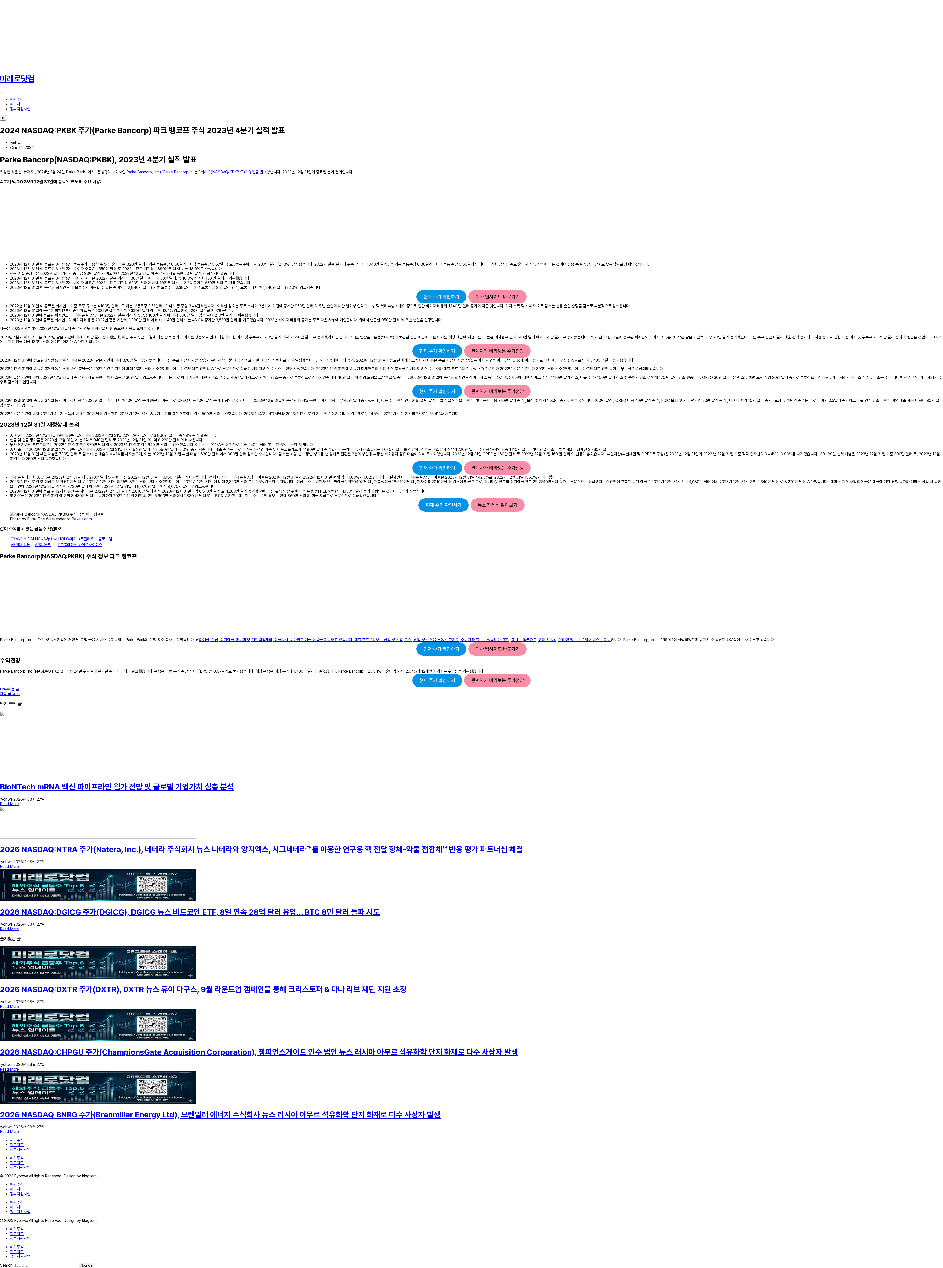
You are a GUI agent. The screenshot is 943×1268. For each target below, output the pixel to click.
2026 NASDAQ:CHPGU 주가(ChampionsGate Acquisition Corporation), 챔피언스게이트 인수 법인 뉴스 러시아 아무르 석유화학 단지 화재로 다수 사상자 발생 (259, 1052)
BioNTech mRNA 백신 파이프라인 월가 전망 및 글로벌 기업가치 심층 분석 (117, 786)
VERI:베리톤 (20, 544)
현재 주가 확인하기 (441, 297)
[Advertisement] (147, 34)
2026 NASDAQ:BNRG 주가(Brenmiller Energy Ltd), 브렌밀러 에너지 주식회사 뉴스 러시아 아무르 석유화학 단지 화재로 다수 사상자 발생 (220, 1114)
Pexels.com (82, 519)
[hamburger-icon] (2, 92)
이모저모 (17, 104)
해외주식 (17, 99)
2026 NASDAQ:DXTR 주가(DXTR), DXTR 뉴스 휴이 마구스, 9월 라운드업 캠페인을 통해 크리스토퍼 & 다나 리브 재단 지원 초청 (203, 989)
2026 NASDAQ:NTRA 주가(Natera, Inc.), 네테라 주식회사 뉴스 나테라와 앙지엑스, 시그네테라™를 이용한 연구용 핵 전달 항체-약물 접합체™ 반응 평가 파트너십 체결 (261, 849)
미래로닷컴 (17, 78)
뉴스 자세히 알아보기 (497, 505)
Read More (9, 804)
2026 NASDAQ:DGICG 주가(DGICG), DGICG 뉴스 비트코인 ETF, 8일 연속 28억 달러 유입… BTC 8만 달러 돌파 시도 (190, 912)
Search (6, 1265)
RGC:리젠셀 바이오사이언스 (80, 544)
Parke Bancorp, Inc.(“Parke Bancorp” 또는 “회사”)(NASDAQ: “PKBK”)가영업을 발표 (196, 172)
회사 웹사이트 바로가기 (497, 297)
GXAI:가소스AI (22, 539)
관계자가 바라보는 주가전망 (497, 351)
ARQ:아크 (43, 544)
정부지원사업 (20, 109)
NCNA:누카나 (46, 539)
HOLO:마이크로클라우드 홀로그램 (85, 539)
